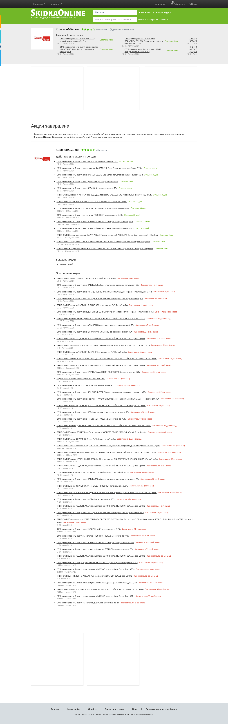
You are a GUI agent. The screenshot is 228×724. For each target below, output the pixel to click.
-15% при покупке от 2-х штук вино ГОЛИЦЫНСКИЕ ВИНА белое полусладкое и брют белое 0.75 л (100, 513)
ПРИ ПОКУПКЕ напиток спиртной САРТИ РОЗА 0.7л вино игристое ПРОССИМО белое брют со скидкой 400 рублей (107, 235)
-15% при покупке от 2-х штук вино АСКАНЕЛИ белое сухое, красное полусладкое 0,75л (95, 325)
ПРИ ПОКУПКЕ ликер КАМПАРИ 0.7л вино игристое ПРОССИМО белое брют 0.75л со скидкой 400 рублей (103, 242)
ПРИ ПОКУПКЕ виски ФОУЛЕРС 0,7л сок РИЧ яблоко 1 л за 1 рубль (86, 439)
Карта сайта (73, 709)
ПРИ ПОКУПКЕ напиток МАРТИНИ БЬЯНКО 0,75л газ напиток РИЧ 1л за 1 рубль (92, 305)
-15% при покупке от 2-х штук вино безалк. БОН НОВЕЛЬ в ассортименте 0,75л (91, 419)
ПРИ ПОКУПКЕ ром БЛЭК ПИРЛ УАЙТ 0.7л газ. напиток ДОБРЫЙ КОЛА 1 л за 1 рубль (94, 576)
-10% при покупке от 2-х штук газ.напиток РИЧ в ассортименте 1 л (86, 385)
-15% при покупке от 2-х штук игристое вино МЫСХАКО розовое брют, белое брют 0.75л (95, 569)
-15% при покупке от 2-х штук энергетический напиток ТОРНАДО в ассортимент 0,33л (94, 228)
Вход (194, 4)
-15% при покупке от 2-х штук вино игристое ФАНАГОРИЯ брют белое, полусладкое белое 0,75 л (79, 49)
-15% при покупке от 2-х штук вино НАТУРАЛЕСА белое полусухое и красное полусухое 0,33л (98, 285)
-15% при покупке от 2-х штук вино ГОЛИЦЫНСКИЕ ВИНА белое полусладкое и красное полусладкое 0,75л (104, 292)
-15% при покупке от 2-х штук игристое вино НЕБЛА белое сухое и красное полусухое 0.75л (97, 563)
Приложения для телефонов (161, 709)
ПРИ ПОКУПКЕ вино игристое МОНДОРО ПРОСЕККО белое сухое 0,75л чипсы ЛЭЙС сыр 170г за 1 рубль (103, 345)
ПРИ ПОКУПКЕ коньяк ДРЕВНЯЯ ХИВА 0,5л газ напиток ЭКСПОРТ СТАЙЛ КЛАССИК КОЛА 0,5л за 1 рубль (104, 426)
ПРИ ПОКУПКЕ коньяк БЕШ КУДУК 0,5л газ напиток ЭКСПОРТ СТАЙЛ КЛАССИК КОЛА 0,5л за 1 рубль (101, 432)
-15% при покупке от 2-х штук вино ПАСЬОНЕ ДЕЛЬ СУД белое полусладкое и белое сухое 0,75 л (144, 41)
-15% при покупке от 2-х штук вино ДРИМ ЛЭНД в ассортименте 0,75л (143, 50)
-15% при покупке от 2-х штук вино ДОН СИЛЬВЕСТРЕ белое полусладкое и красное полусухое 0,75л (101, 392)
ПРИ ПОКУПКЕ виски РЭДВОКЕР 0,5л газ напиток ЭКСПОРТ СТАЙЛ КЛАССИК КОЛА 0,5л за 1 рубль (101, 339)
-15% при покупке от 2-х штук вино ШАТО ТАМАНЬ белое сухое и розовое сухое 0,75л (94, 332)
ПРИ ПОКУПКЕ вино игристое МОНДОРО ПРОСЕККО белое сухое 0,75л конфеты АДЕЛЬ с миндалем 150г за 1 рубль (108, 446)
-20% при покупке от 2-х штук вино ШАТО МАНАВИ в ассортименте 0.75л (89, 529)
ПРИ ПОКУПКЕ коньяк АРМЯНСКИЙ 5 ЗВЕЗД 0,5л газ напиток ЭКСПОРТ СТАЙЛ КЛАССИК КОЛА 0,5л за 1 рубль (106, 452)
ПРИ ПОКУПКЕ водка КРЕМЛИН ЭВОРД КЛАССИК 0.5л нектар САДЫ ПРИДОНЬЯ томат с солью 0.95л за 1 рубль (107, 493)
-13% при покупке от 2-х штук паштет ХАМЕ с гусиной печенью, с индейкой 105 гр (93, 472)
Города (55, 709)
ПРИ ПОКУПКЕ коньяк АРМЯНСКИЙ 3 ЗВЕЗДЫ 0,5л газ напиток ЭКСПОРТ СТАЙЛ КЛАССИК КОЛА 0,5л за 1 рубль (107, 459)
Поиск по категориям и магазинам (153, 20)
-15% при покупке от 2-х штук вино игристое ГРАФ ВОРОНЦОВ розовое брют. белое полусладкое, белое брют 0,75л (108, 399)
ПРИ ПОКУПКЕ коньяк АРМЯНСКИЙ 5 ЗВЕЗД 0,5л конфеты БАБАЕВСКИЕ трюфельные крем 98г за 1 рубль (104, 195)
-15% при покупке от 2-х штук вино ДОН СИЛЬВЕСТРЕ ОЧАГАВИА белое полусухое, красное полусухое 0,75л (105, 312)
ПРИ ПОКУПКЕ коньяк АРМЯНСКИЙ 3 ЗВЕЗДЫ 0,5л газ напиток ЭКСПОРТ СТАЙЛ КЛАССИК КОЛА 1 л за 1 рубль (107, 359)
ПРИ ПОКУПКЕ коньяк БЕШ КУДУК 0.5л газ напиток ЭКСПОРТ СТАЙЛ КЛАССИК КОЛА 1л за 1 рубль (101, 318)
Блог (135, 709)
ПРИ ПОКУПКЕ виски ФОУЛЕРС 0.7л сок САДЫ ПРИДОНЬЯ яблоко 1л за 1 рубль (92, 486)
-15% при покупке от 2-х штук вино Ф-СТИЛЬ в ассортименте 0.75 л (86, 499)
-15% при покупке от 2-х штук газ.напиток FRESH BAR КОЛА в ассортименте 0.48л (93, 536)
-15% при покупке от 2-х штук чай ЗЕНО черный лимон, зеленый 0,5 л (77, 40)
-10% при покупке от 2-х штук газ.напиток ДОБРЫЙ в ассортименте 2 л (88, 603)
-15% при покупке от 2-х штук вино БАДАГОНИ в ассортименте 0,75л (87, 188)
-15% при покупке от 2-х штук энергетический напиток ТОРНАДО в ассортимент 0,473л (95, 222)
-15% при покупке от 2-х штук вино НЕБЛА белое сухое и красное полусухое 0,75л (93, 412)
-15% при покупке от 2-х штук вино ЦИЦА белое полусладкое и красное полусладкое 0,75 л (97, 583)
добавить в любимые (123, 29)
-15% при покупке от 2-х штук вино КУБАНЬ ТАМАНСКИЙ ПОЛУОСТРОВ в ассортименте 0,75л (98, 372)
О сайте (92, 709)
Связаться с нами (114, 709)
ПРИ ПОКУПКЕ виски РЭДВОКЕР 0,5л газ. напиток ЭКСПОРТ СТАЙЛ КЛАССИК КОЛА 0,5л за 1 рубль (101, 406)
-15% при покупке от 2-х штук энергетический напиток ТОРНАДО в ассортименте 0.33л (95, 549)
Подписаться (159, 4)
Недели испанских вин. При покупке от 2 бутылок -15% (81, 379)
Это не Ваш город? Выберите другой (154, 12)
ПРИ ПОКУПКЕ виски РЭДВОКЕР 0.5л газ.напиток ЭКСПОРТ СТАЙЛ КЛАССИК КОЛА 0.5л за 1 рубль (101, 506)
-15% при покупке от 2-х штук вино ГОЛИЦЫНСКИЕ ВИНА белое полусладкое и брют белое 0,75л (100, 298)
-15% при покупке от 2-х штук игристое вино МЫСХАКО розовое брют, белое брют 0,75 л (96, 596)
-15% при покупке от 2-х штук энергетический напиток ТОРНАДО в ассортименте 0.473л (95, 543)
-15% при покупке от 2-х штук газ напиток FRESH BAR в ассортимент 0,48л (90, 215)
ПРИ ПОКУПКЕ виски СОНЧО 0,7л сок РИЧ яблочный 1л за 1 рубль (86, 278)
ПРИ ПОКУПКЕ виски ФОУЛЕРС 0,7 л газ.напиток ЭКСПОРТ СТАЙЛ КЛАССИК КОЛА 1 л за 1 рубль (100, 589)
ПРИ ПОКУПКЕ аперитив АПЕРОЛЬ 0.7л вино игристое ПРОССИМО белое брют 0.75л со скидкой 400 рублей (105, 248)
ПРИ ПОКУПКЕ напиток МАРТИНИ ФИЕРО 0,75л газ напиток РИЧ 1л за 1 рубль (92, 202)
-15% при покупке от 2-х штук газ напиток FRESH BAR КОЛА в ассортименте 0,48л (93, 208)
